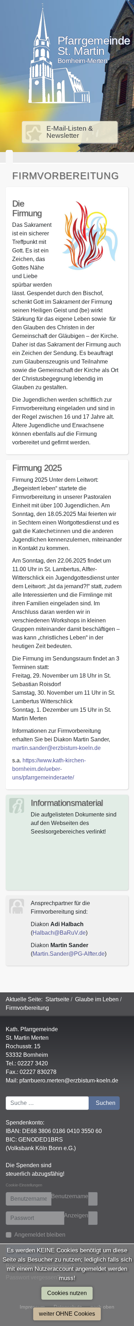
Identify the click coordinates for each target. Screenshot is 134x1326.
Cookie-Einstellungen (24, 1185)
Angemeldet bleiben (39, 1235)
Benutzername (69, 1196)
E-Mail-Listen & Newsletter (69, 132)
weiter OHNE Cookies (67, 1314)
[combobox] (47, 1103)
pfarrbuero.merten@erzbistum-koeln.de (68, 1080)
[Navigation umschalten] (9, 157)
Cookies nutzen (67, 1293)
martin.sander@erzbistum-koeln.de (56, 748)
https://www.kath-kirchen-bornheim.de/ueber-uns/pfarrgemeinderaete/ (49, 769)
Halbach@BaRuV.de (59, 933)
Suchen (105, 1103)
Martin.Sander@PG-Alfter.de (69, 954)
